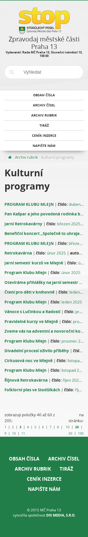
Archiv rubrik (26, 157)
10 (14, 433)
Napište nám (44, 489)
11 (23, 433)
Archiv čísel (63, 459)
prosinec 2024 (74, 341)
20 (77, 427)
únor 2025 (56, 253)
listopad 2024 (73, 370)
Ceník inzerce (44, 479)
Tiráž (66, 469)
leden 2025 (71, 302)
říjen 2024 (72, 380)
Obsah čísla (24, 459)
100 (81, 433)
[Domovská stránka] (10, 157)
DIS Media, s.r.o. (60, 515)
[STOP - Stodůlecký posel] (44, 32)
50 (70, 433)
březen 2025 (68, 223)
